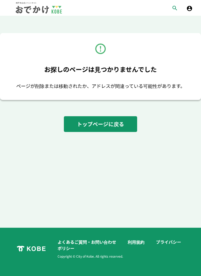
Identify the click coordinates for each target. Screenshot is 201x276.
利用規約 (137, 242)
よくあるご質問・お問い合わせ (87, 242)
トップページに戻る (100, 124)
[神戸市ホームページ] (31, 249)
